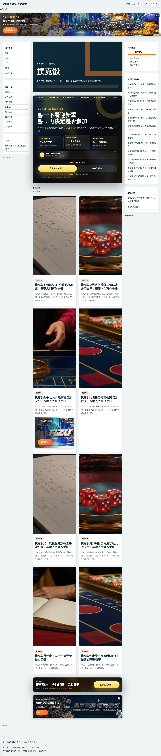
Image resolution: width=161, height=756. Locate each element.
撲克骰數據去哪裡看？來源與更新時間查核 (142, 161)
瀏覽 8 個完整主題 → (45, 86)
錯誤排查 (8, 117)
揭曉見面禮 (98, 168)
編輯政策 (8, 73)
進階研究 (8, 127)
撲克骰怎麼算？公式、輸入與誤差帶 (142, 111)
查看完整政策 (133, 207)
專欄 (139, 4)
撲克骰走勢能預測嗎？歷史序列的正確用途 (142, 178)
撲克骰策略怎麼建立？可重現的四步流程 (142, 136)
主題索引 (6, 747)
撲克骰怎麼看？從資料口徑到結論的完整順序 (142, 94)
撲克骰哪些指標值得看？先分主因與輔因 (142, 169)
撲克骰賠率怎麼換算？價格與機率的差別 (142, 127)
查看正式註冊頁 (58, 168)
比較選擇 (8, 122)
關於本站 (26, 747)
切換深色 (154, 4)
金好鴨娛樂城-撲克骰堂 (14, 3)
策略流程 (8, 107)
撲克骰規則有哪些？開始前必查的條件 (142, 102)
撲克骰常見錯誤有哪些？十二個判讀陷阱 (142, 152)
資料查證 (8, 97)
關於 (145, 4)
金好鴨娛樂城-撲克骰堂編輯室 (15, 147)
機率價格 (8, 102)
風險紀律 (8, 112)
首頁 (7, 53)
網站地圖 (35, 747)
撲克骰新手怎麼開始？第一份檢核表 (142, 144)
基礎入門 (8, 92)
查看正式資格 (107, 685)
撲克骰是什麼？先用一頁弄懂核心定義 (142, 86)
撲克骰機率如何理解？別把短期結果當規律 (142, 119)
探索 (128, 4)
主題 (134, 4)
